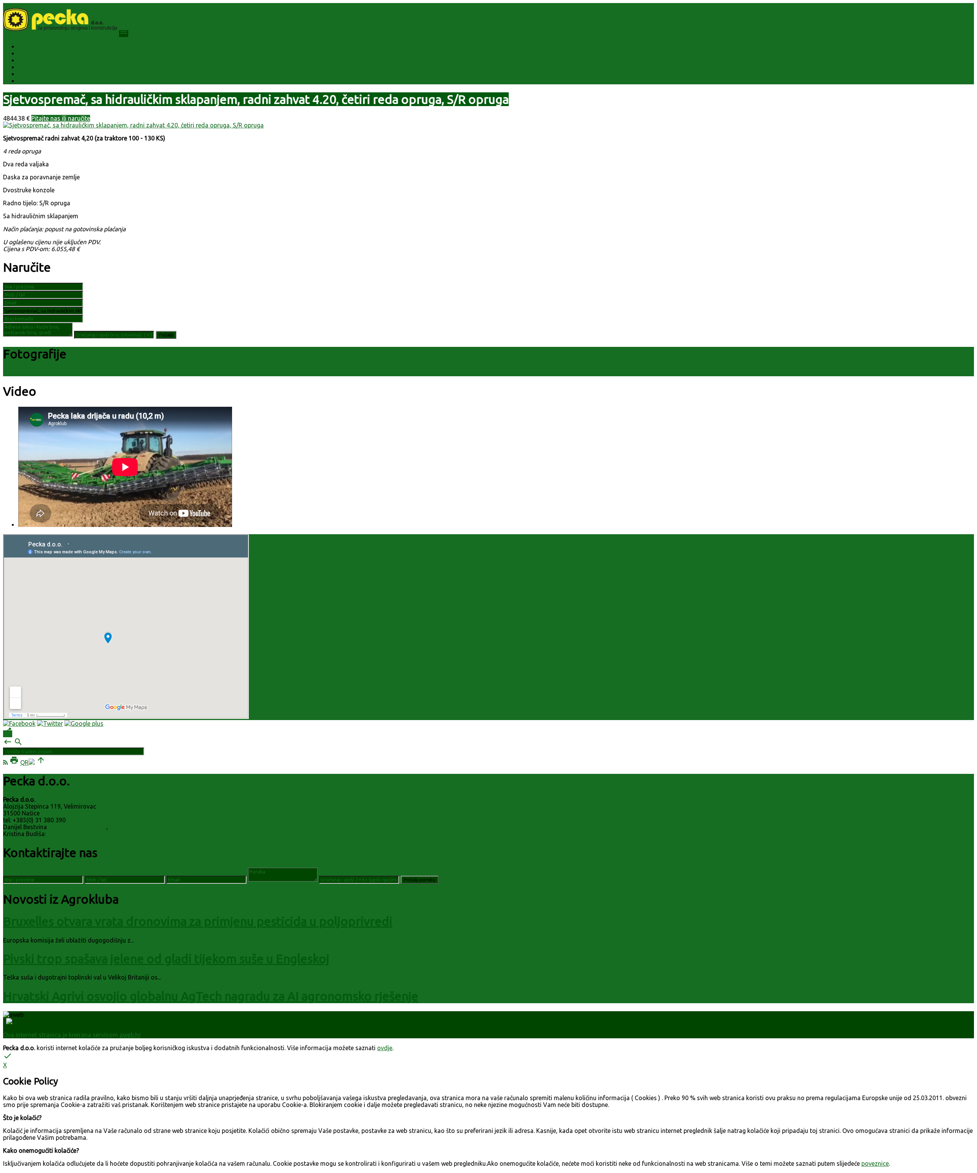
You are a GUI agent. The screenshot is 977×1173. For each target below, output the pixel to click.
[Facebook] (19, 723)
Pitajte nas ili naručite (60, 118)
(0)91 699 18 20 (131, 826)
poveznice (875, 1163)
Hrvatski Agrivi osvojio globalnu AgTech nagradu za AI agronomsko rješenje (210, 996)
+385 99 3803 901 (72, 833)
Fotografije (33, 60)
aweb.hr (130, 1034)
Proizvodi (31, 53)
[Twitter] (50, 723)
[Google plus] (83, 723)
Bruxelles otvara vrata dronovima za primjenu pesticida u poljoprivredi (197, 921)
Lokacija (29, 74)
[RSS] (5, 762)
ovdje (384, 1047)
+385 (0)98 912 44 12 (77, 826)
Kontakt (29, 80)
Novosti (29, 46)
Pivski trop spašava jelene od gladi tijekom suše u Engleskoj (166, 958)
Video (26, 67)
